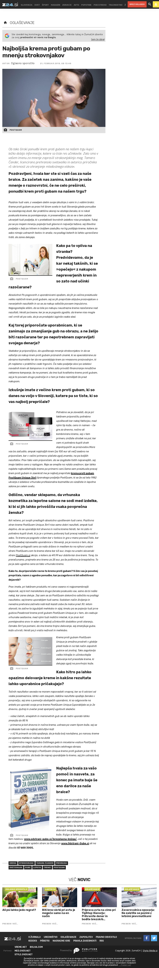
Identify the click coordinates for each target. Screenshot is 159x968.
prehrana (61, 863)
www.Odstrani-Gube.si (75, 843)
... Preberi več (125, 965)
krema (13, 863)
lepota (37, 867)
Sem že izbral (97, 39)
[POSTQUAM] (30, 274)
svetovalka (16, 867)
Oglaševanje (22, 23)
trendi (47, 867)
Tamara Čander (44, 863)
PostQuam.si (23, 555)
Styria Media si (150, 950)
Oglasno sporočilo (23, 63)
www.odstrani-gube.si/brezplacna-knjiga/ (50, 839)
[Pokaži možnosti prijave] (156, 4)
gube (28, 867)
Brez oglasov (137, 4)
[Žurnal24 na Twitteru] (154, 938)
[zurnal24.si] (10, 4)
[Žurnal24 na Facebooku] (146, 938)
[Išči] (150, 4)
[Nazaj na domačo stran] (5, 23)
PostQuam (59, 867)
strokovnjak (26, 863)
